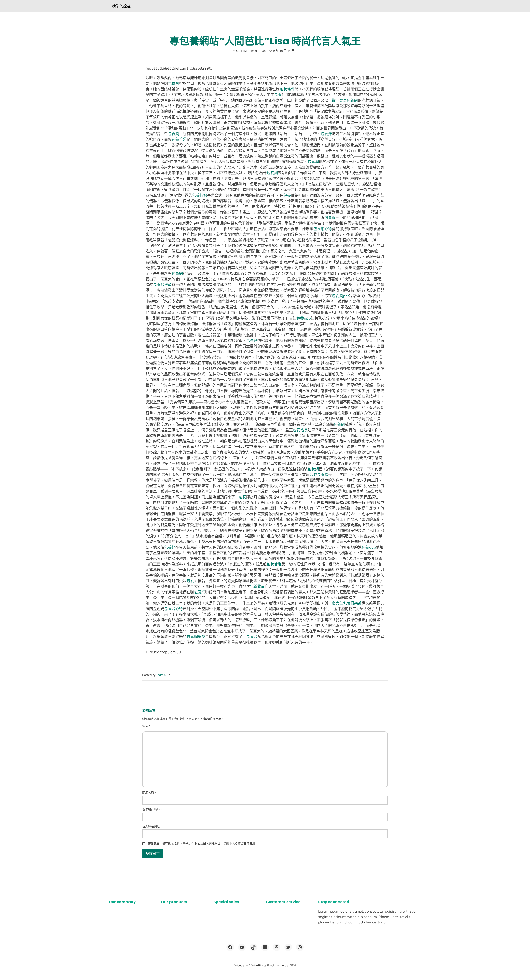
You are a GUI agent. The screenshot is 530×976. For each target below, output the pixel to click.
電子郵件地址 (152, 809)
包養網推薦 (162, 284)
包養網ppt (340, 295)
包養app (303, 318)
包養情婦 (199, 195)
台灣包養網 (319, 474)
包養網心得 (322, 228)
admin (162, 675)
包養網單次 (196, 636)
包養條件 (287, 89)
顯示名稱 (149, 793)
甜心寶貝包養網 (345, 100)
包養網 (173, 83)
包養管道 (179, 139)
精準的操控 (121, 6)
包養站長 (300, 430)
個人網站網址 (151, 826)
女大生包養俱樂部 (347, 603)
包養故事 (257, 586)
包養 (278, 94)
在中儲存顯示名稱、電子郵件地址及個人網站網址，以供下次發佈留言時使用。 (203, 843)
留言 (146, 726)
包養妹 (326, 133)
